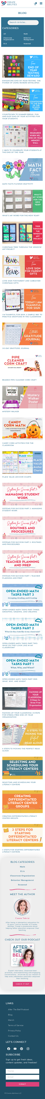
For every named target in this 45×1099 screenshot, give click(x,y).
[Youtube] (15, 1049)
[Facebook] (9, 1049)
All (4, 34)
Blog (10, 1015)
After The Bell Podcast (18, 1010)
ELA (5, 44)
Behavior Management (29, 39)
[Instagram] (28, 1049)
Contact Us (13, 1036)
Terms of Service (15, 1025)
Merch (11, 1020)
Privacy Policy (14, 1031)
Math (26, 34)
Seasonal (27, 44)
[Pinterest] (21, 1049)
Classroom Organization (8, 39)
